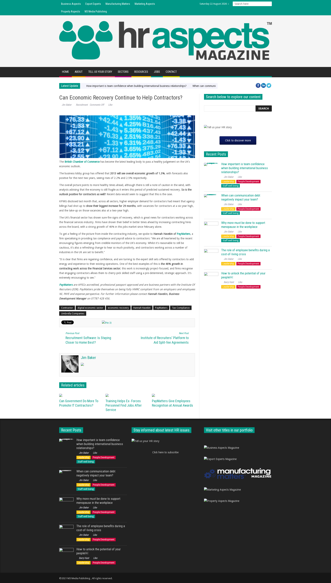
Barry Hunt (229, 282)
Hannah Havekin (142, 307)
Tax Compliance (181, 307)
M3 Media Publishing (96, 11)
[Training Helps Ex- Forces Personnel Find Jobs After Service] (127, 395)
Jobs (157, 71)
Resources (141, 71)
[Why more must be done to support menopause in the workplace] (211, 229)
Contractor (67, 307)
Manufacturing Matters (118, 3)
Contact (171, 71)
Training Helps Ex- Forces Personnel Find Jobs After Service (124, 405)
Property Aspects (70, 11)
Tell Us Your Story (100, 71)
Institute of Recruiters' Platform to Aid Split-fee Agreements (165, 338)
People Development (248, 181)
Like (110, 104)
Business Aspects (71, 3)
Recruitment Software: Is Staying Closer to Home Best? (88, 338)
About (79, 71)
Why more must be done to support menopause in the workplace (243, 225)
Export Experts (93, 3)
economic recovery (118, 307)
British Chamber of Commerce (82, 161)
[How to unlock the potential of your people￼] (211, 279)
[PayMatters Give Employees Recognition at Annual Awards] (173, 395)
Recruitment (82, 104)
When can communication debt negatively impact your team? (240, 197)
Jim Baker (66, 104)
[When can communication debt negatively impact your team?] (211, 201)
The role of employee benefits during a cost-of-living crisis (245, 252)
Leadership (228, 181)
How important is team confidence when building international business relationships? (136, 85)
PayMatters (183, 233)
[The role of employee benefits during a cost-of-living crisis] (211, 256)
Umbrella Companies (72, 313)
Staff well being (230, 185)
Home (65, 71)
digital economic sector (90, 307)
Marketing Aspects (145, 3)
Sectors (123, 71)
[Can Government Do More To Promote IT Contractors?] (81, 395)
